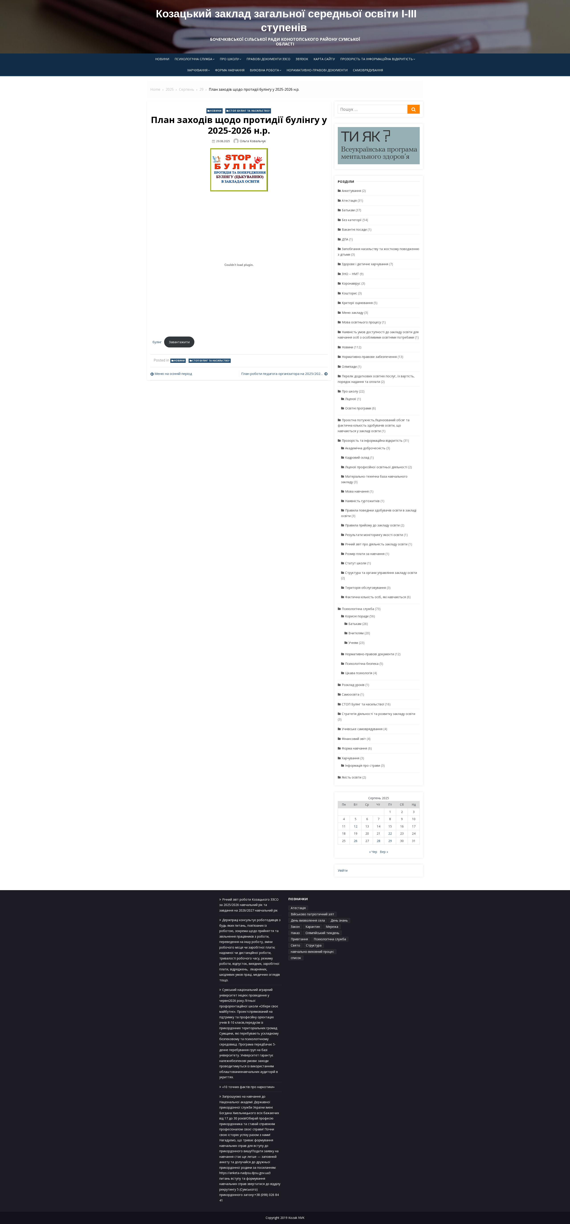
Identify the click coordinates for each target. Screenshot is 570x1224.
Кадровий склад (357, 457)
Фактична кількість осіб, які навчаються (375, 597)
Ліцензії (350, 399)
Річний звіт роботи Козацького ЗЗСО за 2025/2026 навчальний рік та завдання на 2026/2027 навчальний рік (249, 904)
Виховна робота (264, 70)
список (296, 958)
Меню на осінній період (173, 373)
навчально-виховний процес (312, 951)
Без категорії (352, 220)
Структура (314, 945)
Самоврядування (368, 70)
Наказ (295, 933)
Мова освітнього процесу (361, 322)
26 (355, 841)
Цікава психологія (358, 673)
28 (378, 841)
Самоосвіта (350, 694)
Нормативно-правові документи (369, 654)
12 (355, 826)
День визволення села (308, 920)
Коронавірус (351, 283)
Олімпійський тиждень (322, 933)
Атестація (349, 200)
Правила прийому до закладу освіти (372, 525)
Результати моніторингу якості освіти (374, 535)
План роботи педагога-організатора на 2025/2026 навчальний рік (284, 373)
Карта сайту (324, 59)
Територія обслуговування (365, 587)
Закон (295, 926)
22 (390, 833)
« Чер (373, 852)
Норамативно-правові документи (317, 70)
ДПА (345, 239)
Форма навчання (229, 70)
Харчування (197, 70)
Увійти (343, 870)
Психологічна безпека (362, 663)
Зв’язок (302, 59)
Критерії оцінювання (357, 303)
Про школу (229, 59)
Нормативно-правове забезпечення (369, 357)
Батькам (348, 210)
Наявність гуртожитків (362, 501)
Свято (295, 945)
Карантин (312, 926)
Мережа (332, 926)
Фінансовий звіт (354, 739)
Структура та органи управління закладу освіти (381, 573)
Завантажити (179, 342)
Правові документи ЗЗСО (268, 59)
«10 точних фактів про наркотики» (248, 1087)
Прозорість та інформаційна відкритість (376, 59)
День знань (339, 920)
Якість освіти (351, 777)
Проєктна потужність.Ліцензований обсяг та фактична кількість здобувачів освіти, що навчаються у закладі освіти (373, 425)
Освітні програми (358, 408)
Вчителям (356, 633)
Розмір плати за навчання (365, 554)
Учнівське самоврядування (362, 729)
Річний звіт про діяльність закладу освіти (376, 544)
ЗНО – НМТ (350, 274)
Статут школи (355, 563)
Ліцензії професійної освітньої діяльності (376, 467)
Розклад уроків (353, 685)
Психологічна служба (193, 59)
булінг (157, 342)
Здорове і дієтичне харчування (365, 264)
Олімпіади (349, 366)
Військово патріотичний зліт (312, 914)
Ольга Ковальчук (253, 141)
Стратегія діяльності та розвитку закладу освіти (378, 714)
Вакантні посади (354, 229)
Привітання (299, 939)
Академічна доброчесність (365, 448)
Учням (353, 643)
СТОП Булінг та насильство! (249, 110)
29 (390, 841)
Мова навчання (357, 491)
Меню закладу (352, 312)
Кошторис (349, 293)
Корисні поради (356, 616)
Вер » (384, 852)
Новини (162, 59)
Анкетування (351, 191)
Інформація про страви (362, 765)
